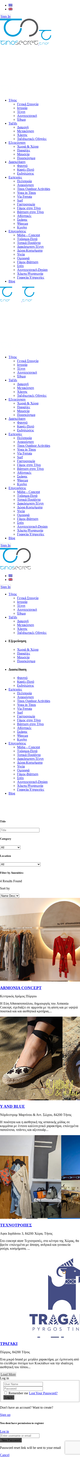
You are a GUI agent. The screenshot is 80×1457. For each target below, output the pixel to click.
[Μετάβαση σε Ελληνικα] (10, 5)
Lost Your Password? (43, 1393)
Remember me (18, 1393)
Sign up (5, 1415)
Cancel (4, 1455)
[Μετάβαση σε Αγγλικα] (10, 9)
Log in (4, 1431)
